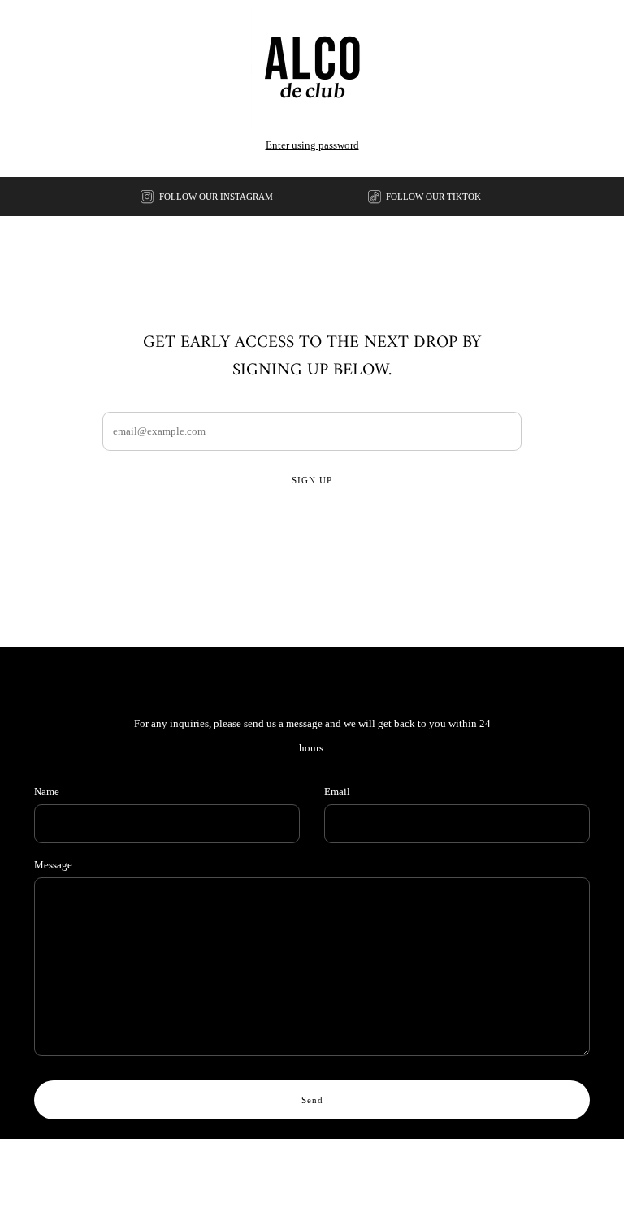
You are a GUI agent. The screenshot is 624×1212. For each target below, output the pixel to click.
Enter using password (312, 145)
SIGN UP (312, 480)
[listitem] (208, 196)
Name (46, 792)
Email (337, 792)
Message (53, 865)
